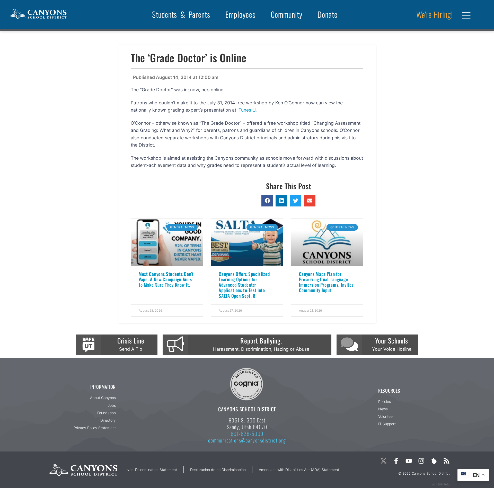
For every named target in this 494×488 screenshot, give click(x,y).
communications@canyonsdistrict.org (247, 440)
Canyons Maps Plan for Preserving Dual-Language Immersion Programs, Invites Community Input (326, 281)
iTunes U (246, 110)
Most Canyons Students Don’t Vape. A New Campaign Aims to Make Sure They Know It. (166, 279)
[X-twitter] (383, 461)
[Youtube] (408, 461)
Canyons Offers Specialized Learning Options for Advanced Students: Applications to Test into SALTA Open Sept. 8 (244, 284)
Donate (327, 14)
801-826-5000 (247, 433)
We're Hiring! (434, 14)
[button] (267, 200)
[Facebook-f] (396, 461)
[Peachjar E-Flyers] (434, 461)
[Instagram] (421, 461)
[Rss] (446, 461)
